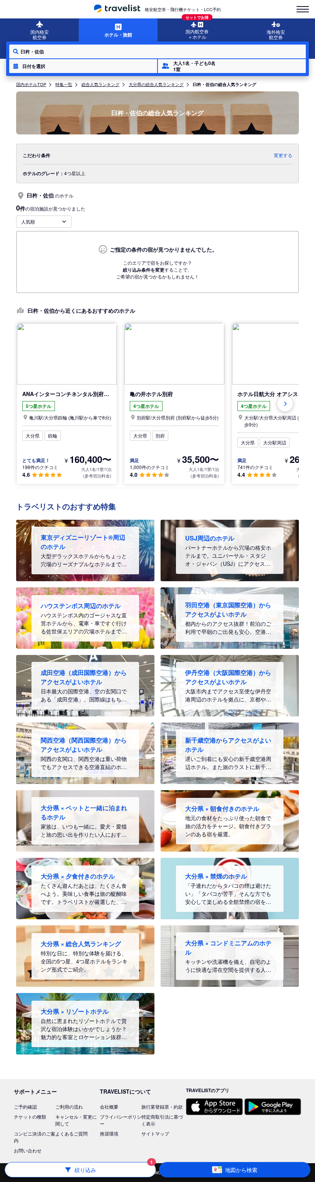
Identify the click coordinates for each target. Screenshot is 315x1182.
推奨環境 (109, 1133)
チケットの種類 (30, 1116)
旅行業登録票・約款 (162, 1106)
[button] (83, 66)
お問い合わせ (27, 1150)
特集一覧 (63, 84)
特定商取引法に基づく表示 (162, 1120)
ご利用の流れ (69, 1106)
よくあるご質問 (71, 1133)
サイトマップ (155, 1133)
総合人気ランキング (100, 84)
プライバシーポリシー (120, 1120)
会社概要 (109, 1106)
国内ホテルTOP (31, 84)
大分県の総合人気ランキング (156, 84)
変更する (283, 155)
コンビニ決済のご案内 (34, 1137)
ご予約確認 (25, 1106)
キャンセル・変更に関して (76, 1120)
